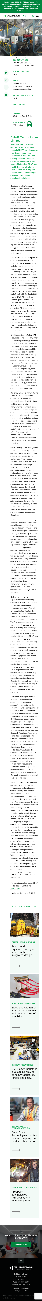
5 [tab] (25, 57)
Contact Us (21, 1244)
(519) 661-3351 (21, 1291)
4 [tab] (23, 57)
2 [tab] (19, 57)
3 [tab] (21, 57)
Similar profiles (24, 906)
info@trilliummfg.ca (21, 1288)
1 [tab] (17, 57)
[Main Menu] (37, 15)
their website (15, 889)
